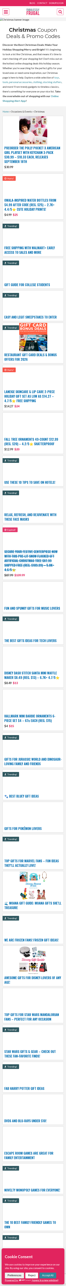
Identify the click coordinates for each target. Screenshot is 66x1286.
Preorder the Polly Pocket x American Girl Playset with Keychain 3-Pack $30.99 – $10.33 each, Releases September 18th (32, 157)
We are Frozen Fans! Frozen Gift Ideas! (31, 940)
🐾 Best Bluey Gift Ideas (21, 796)
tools (5, 82)
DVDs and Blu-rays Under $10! (25, 1120)
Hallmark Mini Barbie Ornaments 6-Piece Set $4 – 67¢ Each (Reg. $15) (29, 721)
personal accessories (20, 82)
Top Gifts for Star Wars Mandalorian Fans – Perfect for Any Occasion (31, 1017)
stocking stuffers (52, 82)
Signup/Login (56, 3)
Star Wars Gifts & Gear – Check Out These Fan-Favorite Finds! (30, 1053)
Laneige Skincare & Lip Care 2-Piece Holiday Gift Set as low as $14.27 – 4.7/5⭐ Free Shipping (29, 398)
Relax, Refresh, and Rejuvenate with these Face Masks (30, 517)
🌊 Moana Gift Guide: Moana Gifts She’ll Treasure (32, 905)
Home (6, 111)
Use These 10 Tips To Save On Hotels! (29, 482)
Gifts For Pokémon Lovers (23, 828)
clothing (37, 82)
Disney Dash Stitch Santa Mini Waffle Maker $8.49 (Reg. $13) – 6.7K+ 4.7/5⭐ (32, 678)
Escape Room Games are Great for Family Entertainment (28, 1155)
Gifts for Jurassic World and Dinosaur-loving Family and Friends (33, 761)
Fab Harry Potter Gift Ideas (24, 1088)
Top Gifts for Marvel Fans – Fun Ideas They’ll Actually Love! (31, 863)
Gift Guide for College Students (27, 284)
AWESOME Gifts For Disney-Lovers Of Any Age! (32, 980)
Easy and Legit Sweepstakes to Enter (30, 317)
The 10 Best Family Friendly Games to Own (30, 1224)
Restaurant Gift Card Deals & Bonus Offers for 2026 (30, 357)
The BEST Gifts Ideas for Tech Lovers (30, 640)
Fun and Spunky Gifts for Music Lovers (32, 608)
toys (56, 77)
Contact (42, 3)
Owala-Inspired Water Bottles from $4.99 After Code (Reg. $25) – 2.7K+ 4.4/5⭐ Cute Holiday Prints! (30, 207)
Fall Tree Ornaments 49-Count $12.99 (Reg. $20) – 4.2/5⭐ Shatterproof (31, 444)
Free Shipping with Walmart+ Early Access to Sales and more (29, 250)
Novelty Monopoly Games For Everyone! (32, 1190)
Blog (32, 3)
